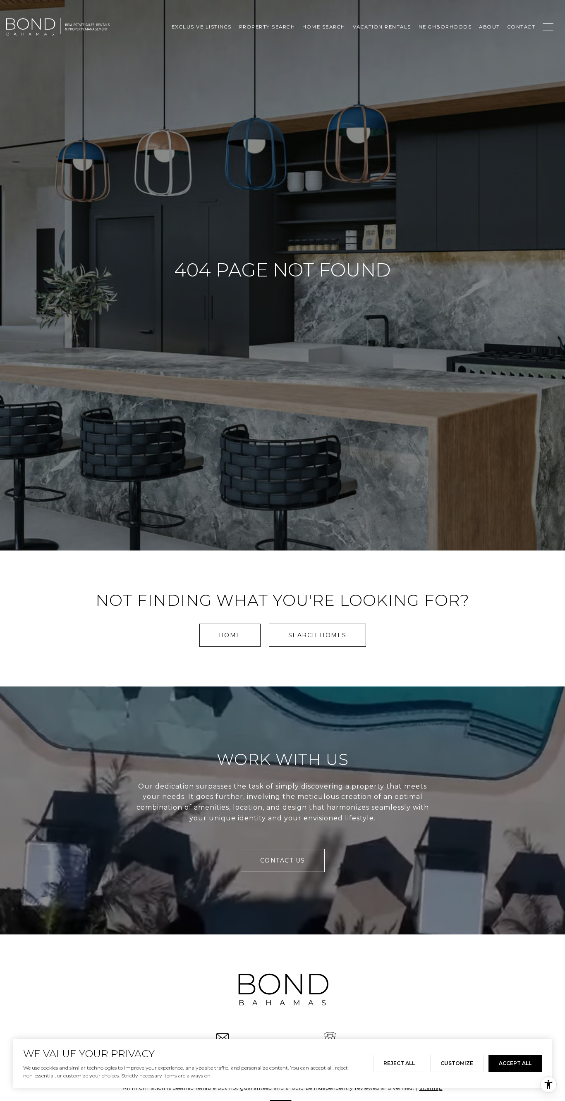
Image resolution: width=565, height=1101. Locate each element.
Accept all (515, 1063)
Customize (457, 1063)
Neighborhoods (445, 27)
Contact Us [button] (282, 860)
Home (230, 635)
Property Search (267, 27)
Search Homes (317, 635)
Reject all (399, 1063)
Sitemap (431, 1088)
